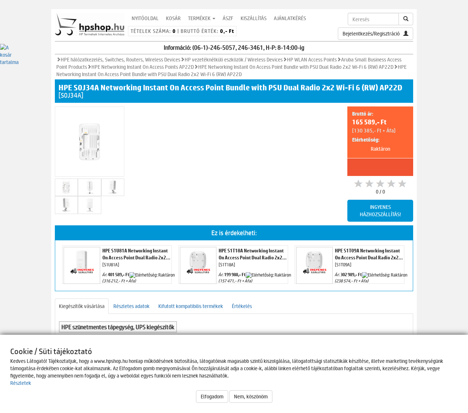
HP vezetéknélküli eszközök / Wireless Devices (234, 59)
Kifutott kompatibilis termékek (190, 306)
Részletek (20, 383)
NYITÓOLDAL (145, 18)
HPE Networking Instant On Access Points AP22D (142, 67)
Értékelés (242, 306)
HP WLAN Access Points (312, 59)
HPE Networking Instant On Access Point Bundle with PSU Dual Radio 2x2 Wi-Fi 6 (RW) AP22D (295, 67)
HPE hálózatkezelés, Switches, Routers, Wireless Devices (120, 59)
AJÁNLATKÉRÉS (290, 18)
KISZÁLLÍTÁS (254, 18)
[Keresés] (406, 19)
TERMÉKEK (200, 18)
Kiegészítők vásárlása (82, 306)
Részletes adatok (131, 306)
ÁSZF (228, 18)
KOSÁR (173, 18)
